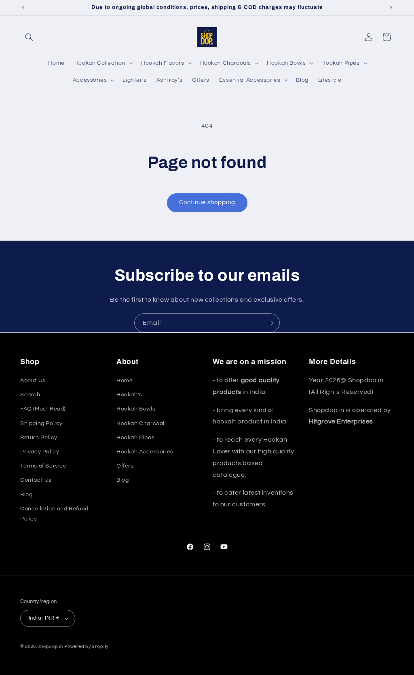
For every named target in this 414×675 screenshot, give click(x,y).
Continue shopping (207, 202)
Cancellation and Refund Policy (54, 514)
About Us (33, 380)
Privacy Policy (39, 452)
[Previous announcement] (23, 7)
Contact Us (36, 480)
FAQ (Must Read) (42, 409)
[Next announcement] (391, 7)
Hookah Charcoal (140, 423)
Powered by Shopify (86, 646)
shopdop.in (50, 646)
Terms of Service (43, 466)
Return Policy (38, 437)
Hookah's (129, 395)
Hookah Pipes (135, 437)
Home (124, 380)
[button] (29, 37)
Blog (26, 494)
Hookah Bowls (135, 409)
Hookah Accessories (144, 452)
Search (30, 395)
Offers (125, 466)
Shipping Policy (41, 423)
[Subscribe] (270, 322)
